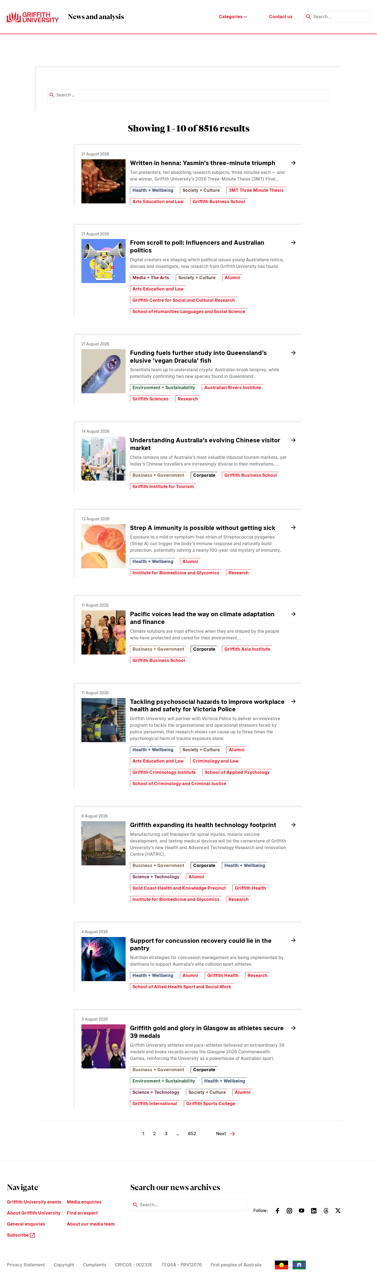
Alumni (232, 277)
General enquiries (26, 1224)
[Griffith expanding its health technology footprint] (103, 843)
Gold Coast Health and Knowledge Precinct (179, 888)
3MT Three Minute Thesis (256, 190)
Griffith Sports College (210, 1103)
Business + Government (158, 475)
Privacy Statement (26, 1264)
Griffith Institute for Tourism (163, 486)
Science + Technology (155, 876)
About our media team (91, 1224)
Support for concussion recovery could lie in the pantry (201, 944)
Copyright (64, 1264)
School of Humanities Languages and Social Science (188, 311)
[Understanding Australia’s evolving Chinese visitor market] (103, 459)
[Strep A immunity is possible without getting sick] (103, 546)
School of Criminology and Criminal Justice (179, 783)
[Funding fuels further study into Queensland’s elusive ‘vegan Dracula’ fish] (103, 371)
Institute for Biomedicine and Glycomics (175, 572)
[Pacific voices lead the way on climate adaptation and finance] (103, 632)
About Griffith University (33, 1213)
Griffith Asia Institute (247, 649)
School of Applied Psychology (237, 772)
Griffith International (154, 1103)
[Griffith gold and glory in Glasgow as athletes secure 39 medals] (103, 1046)
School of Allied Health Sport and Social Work (181, 986)
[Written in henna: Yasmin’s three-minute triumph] (103, 181)
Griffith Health (250, 888)
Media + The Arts (150, 277)
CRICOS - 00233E (134, 1264)
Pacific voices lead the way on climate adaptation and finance (202, 617)
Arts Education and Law (158, 201)
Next (221, 1133)
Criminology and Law (215, 761)
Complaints (94, 1264)
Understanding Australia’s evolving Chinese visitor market (205, 444)
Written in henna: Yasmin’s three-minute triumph (202, 162)
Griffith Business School (219, 201)
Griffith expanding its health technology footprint (203, 824)
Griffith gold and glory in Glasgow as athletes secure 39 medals (207, 1031)
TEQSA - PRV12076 (181, 1264)
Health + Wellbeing (152, 190)
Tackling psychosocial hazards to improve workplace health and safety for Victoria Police (207, 705)
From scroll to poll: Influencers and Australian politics (197, 246)
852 (192, 1133)
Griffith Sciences (150, 399)
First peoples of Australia (236, 1264)
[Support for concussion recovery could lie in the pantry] (103, 959)
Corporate (204, 475)
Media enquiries (84, 1202)
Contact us (281, 16)
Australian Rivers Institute (232, 387)
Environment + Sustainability (163, 387)
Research (188, 399)
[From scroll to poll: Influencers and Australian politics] (103, 261)
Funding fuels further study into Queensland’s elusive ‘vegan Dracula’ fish (198, 356)
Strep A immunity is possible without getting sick (202, 527)
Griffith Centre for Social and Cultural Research (183, 300)
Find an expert (82, 1213)
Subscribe (18, 1235)
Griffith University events (34, 1202)
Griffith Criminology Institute (164, 772)
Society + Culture (201, 190)
